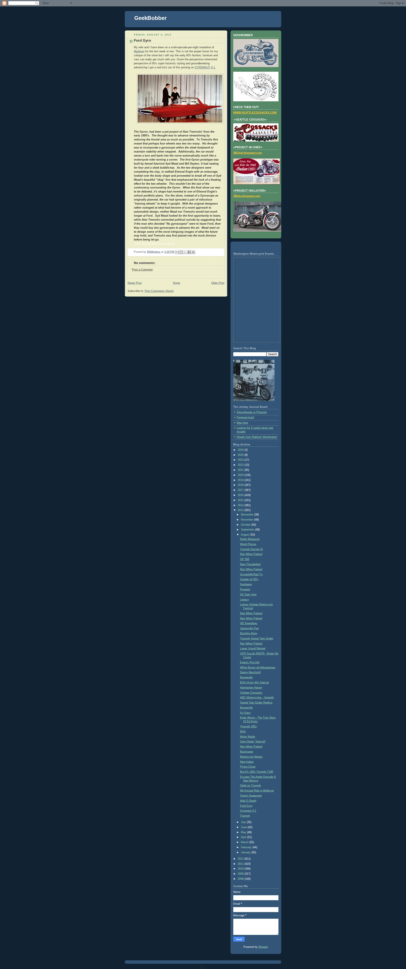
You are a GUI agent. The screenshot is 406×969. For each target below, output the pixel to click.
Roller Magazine (250, 539)
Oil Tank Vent (248, 594)
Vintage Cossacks (251, 692)
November (247, 519)
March (245, 842)
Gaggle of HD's (249, 579)
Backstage (246, 751)
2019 (241, 480)
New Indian (247, 761)
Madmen (139, 51)
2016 (241, 495)
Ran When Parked (251, 554)
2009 (241, 873)
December (247, 514)
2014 (241, 505)
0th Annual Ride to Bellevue (257, 790)
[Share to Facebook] (189, 252)
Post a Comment (142, 269)
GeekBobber (150, 18)
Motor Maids (247, 736)
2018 (241, 485)
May (244, 832)
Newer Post (135, 283)
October (246, 524)
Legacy (244, 599)
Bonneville (246, 677)
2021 (241, 470)
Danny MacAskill (250, 672)
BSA (243, 731)
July (244, 822)
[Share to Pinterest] (193, 252)
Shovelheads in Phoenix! (252, 412)
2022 (241, 464)
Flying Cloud (247, 766)
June (244, 827)
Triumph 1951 (248, 726)
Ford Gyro (246, 805)
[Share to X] (185, 252)
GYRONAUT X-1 (205, 67)
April (244, 837)
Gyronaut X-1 (248, 810)
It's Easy (245, 712)
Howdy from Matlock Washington (257, 437)
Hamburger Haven (251, 687)
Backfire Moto (248, 633)
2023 (241, 459)
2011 (241, 863)
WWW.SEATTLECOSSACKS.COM (255, 112)
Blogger (263, 947)
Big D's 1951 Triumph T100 (256, 771)
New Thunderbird (250, 564)
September (248, 529)
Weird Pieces (248, 544)
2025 (241, 455)
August (245, 534)
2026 (241, 449)
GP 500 (244, 559)
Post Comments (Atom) (159, 291)
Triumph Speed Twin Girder (256, 638)
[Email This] (177, 252)
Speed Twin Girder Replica (256, 702)
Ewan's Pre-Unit (249, 662)
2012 (241, 858)
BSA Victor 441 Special (254, 682)
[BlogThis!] (181, 252)
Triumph (245, 815)
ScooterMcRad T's (251, 574)
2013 (241, 510)
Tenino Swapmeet (251, 795)
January (246, 852)
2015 (241, 500)
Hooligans (246, 584)
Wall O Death (248, 800)
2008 (241, 878)
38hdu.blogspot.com (246, 196)
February (246, 847)
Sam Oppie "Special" (253, 741)
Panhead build (245, 417)
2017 (241, 490)
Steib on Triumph (250, 785)
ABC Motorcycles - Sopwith (257, 697)
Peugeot (245, 589)
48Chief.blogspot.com (247, 152)
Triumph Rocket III (251, 549)
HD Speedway (248, 623)
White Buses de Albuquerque (257, 667)
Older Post (217, 283)
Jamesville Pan (249, 628)
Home (176, 283)
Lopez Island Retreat (252, 648)
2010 (241, 868)
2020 (241, 475)
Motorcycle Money (251, 756)
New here (242, 422)
